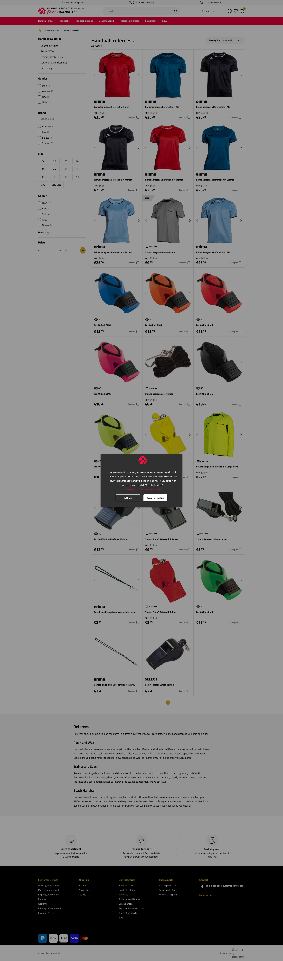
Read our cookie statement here (143, 489)
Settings (128, 498)
